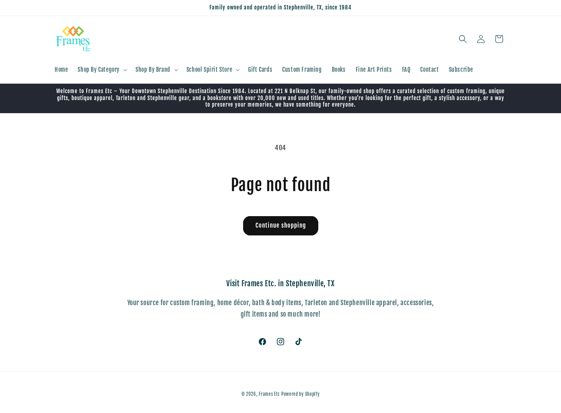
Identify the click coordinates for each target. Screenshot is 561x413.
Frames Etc (270, 394)
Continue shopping (280, 225)
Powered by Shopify (300, 394)
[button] (102, 69)
